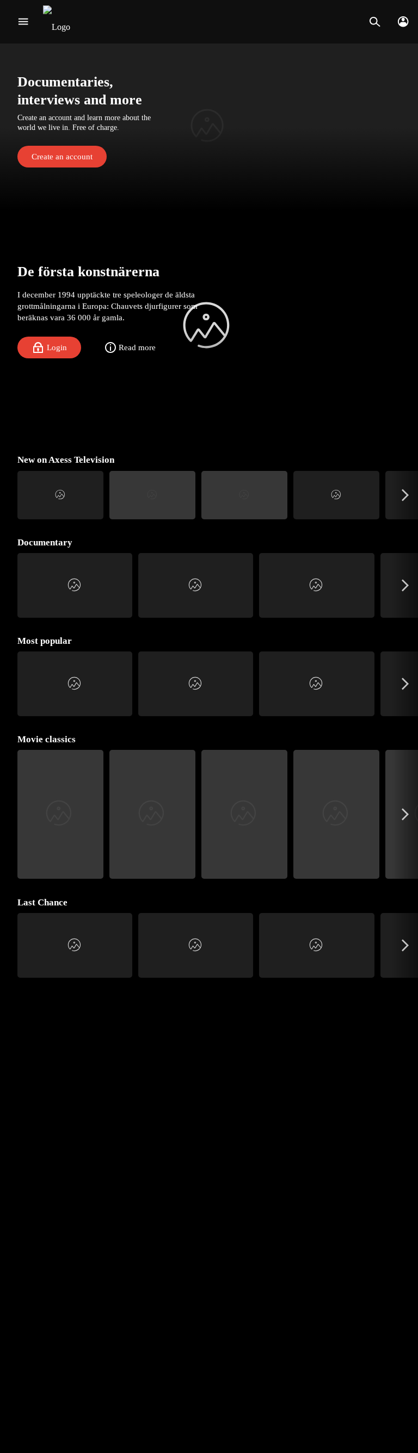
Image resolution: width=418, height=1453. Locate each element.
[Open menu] (23, 22)
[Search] (375, 22)
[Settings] (403, 22)
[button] (209, 127)
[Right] (405, 495)
